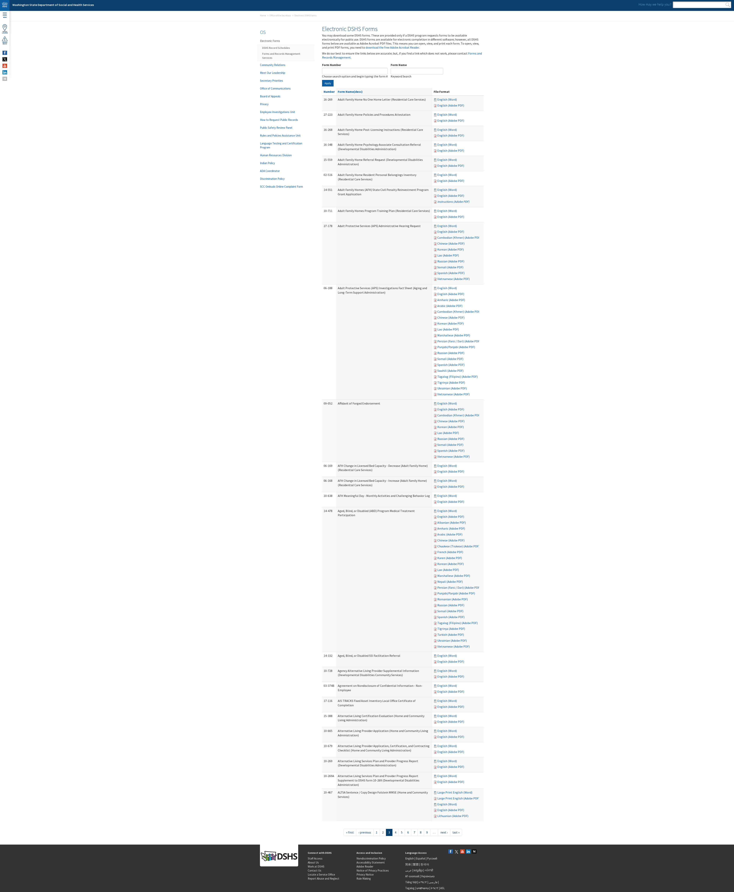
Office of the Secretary (280, 15)
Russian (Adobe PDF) (450, 261)
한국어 (425, 864)
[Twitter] (456, 851)
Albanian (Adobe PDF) (451, 522)
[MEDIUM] (5, 79)
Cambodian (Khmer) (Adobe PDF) (459, 237)
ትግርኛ (434, 888)
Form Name (399, 65)
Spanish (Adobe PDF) (450, 273)
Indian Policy (267, 163)
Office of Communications (275, 88)
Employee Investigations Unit (277, 112)
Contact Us (314, 870)
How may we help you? (654, 4)
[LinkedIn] (468, 851)
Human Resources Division (276, 155)
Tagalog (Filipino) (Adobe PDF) (457, 376)
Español (420, 858)
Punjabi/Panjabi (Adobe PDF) (456, 347)
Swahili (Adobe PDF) (450, 371)
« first (350, 832)
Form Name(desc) (350, 92)
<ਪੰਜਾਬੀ (429, 870)
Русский (432, 858)
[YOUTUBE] (5, 66)
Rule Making (363, 878)
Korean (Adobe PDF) (450, 249)
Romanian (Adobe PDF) (452, 599)
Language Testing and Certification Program (281, 145)
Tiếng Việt (411, 882)
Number (329, 92)
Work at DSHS (316, 866)
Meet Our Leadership (272, 73)
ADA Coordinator (270, 171)
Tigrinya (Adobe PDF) (451, 382)
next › (444, 832)
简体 (408, 864)
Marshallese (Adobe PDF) (453, 335)
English (409, 858)
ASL (442, 888)
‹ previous (365, 832)
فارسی (432, 882)
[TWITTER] (5, 59)
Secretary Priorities (271, 80)
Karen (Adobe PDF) (449, 558)
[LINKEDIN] (5, 72)
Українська (427, 876)
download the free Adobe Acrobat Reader (392, 47)
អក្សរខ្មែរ (418, 870)
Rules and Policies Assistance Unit (280, 135)
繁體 (416, 864)
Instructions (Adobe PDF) (453, 201)
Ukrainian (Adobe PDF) (452, 388)
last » (456, 832)
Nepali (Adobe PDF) (450, 582)
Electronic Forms (270, 41)
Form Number (331, 65)
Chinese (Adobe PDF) (450, 243)
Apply (328, 83)
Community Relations (272, 65)
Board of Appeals (270, 96)
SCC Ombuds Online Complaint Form (281, 186)
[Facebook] (450, 851)
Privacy (264, 104)
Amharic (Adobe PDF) (451, 300)
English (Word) (447, 99)
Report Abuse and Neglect (323, 878)
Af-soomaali (412, 876)
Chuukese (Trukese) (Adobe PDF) (458, 546)
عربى (408, 870)
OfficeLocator (5, 32)
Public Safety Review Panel (276, 127)
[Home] (5, 5)
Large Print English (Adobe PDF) (458, 798)
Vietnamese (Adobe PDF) (453, 279)
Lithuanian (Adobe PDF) (452, 816)
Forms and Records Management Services (281, 55)
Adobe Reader (364, 866)
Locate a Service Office (321, 874)
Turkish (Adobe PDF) (450, 634)
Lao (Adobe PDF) (448, 255)
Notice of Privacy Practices (372, 870)
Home (263, 15)
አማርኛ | (423, 882)
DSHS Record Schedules (276, 48)
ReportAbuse (4, 43)
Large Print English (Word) (454, 792)
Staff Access (315, 858)
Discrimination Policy (272, 179)
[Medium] (474, 851)
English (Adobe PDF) (450, 105)
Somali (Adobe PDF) (450, 267)
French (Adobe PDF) (450, 552)
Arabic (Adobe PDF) (449, 306)
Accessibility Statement (370, 862)
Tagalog (410, 888)
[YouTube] (462, 851)
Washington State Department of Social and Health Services (53, 5)
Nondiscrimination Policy (371, 858)
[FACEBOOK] (5, 53)
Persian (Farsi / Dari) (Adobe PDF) (459, 341)
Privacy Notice (365, 874)
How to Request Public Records (279, 120)
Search (727, 5)
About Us (313, 862)
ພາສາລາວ (423, 888)
